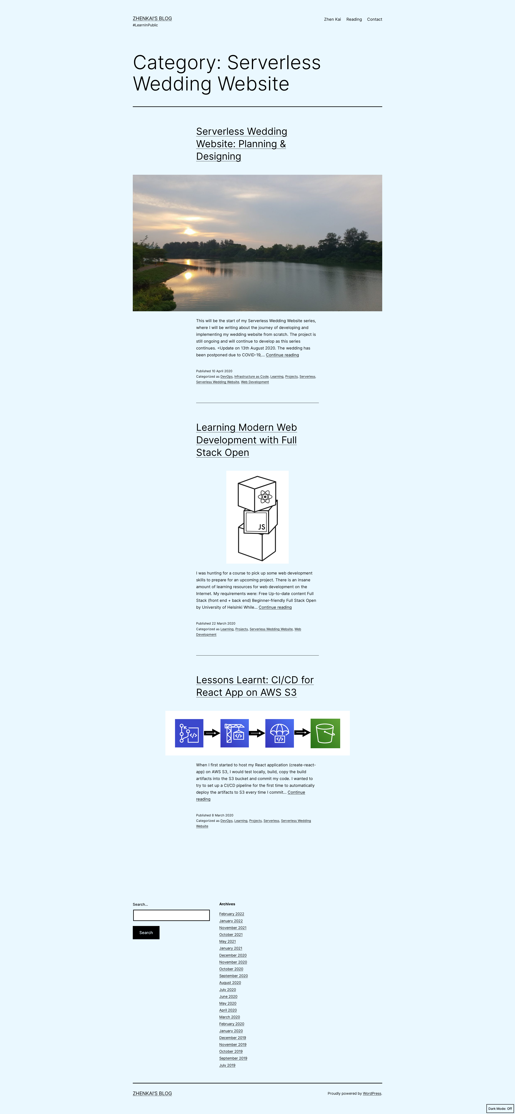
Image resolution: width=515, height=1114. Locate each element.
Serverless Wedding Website (217, 382)
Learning (276, 376)
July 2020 (227, 990)
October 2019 (231, 1051)
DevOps (226, 376)
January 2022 (231, 921)
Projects (291, 376)
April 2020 (228, 1010)
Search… (140, 904)
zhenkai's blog (152, 18)
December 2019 (232, 1038)
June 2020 (228, 996)
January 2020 (231, 1031)
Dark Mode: (497, 1109)
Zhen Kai (332, 19)
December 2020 (233, 955)
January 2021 (230, 948)
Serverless (307, 376)
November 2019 (232, 1044)
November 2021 (232, 928)
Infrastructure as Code (251, 376)
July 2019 (227, 1065)
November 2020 (233, 962)
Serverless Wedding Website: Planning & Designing (241, 143)
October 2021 (231, 934)
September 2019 (233, 1058)
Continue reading (282, 354)
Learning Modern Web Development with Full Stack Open (246, 439)
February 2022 (231, 914)
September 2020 (233, 976)
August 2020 (230, 982)
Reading (354, 19)
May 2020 (227, 1003)
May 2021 (227, 941)
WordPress (372, 1093)
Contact (374, 19)
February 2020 (231, 1024)
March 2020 (229, 1017)
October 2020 (231, 969)
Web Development (255, 382)
